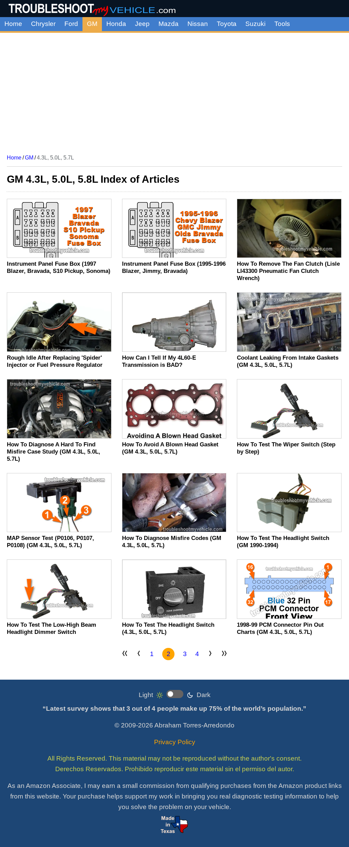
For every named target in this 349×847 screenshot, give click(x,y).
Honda (116, 23)
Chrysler (43, 23)
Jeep (142, 23)
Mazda (168, 23)
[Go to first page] (124, 654)
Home (13, 23)
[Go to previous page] (138, 654)
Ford (71, 23)
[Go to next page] (210, 654)
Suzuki (255, 23)
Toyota (227, 23)
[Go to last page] (224, 654)
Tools (282, 23)
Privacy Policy (174, 742)
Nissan (197, 23)
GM (92, 23)
